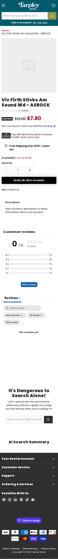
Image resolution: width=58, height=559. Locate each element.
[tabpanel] (29, 336)
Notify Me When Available (29, 180)
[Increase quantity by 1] (30, 170)
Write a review (29, 284)
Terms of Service (11, 548)
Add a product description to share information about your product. (26, 210)
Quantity (7, 163)
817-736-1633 (40, 22)
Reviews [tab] (12, 298)
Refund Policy (30, 548)
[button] (29, 255)
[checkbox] (11, 322)
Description (12, 202)
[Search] (52, 16)
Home (5, 30)
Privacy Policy (48, 548)
